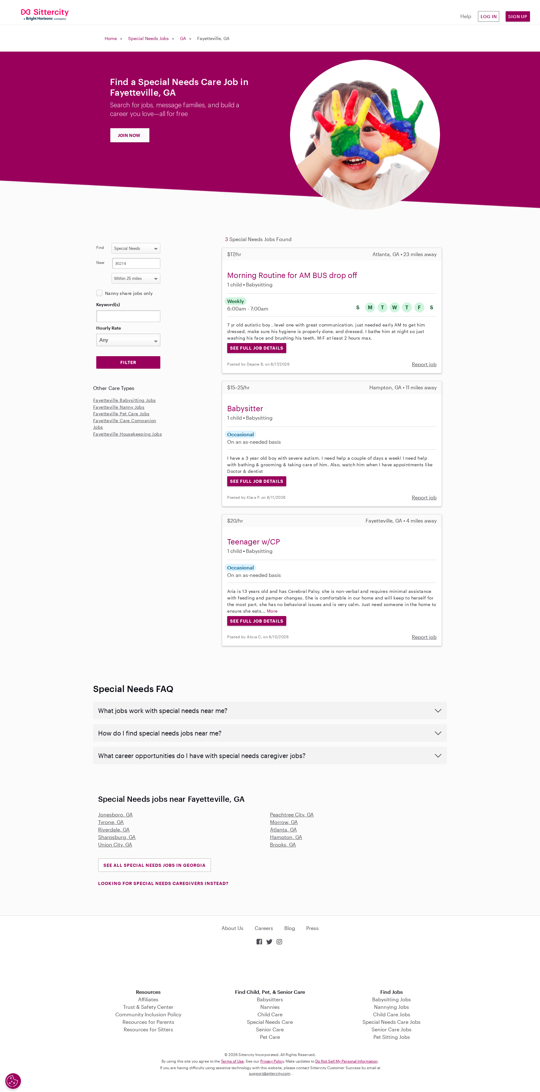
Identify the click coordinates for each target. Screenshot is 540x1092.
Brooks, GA (283, 844)
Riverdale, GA (114, 829)
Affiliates (148, 999)
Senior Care (270, 1029)
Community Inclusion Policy (148, 1014)
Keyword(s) (108, 304)
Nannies (270, 1007)
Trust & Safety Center (148, 1007)
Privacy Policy (272, 1061)
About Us (232, 928)
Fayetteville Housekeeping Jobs (127, 434)
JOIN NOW (129, 135)
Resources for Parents (148, 1022)
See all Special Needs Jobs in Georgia (154, 865)
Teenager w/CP (253, 541)
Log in (489, 16)
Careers (264, 928)
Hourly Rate (108, 328)
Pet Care (270, 1037)
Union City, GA (115, 844)
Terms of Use (232, 1061)
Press (312, 928)
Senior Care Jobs (392, 1029)
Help (465, 16)
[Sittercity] (45, 14)
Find (100, 247)
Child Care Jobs (391, 1014)
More (272, 611)
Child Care (270, 1014)
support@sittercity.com (269, 1073)
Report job (424, 364)
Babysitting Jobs (391, 999)
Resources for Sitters (148, 1029)
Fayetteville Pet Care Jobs (121, 413)
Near (100, 262)
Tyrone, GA (111, 822)
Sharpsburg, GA (117, 837)
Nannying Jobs (391, 1007)
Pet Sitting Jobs (391, 1037)
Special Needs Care (270, 1022)
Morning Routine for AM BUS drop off (292, 275)
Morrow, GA (284, 822)
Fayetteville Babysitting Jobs (124, 400)
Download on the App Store (270, 968)
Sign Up (518, 16)
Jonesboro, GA (115, 814)
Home (111, 38)
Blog (289, 928)
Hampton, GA (286, 837)
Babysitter (245, 408)
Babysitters (270, 999)
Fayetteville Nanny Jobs (118, 407)
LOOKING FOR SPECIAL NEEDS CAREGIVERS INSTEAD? (163, 883)
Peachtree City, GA (292, 814)
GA (183, 38)
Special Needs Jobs (148, 38)
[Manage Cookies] (13, 1081)
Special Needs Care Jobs (391, 1022)
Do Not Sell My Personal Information (346, 1061)
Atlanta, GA (283, 829)
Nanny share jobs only (128, 293)
